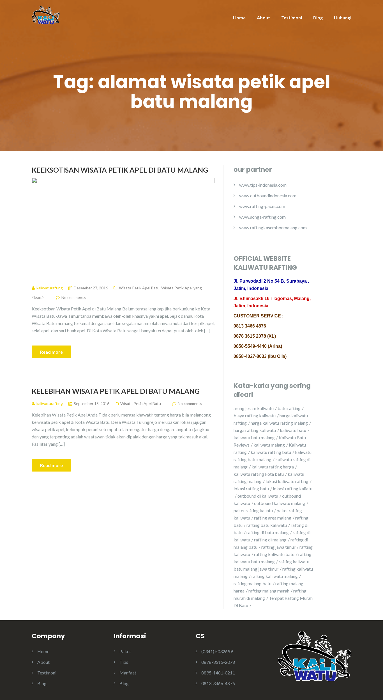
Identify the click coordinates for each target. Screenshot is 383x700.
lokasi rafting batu (251, 488)
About (263, 17)
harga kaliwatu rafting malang (279, 423)
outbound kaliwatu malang (279, 503)
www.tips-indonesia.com (263, 184)
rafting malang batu (252, 583)
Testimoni (291, 17)
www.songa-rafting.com (262, 216)
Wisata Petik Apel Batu (139, 287)
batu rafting (289, 408)
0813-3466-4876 (218, 683)
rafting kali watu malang (275, 576)
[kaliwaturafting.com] (46, 14)
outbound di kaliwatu (257, 495)
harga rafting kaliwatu (255, 430)
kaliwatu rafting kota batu (259, 474)
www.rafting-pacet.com (262, 206)
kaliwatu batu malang (254, 437)
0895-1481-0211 (218, 672)
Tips (123, 662)
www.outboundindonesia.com (267, 195)
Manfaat (127, 672)
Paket (125, 651)
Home (239, 17)
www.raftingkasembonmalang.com (273, 227)
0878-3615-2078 (218, 662)
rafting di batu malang (267, 532)
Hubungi (342, 17)
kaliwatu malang (269, 444)
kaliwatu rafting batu (271, 452)
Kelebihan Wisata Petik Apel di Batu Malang (116, 391)
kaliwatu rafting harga (273, 466)
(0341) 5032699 (217, 651)
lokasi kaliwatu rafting (287, 481)
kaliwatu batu (293, 430)
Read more (51, 351)
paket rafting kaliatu (253, 510)
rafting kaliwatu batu (274, 554)
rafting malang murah (268, 590)
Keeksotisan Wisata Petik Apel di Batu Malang (120, 170)
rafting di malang (270, 539)
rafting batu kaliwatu (266, 525)
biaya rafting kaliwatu (255, 415)
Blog (318, 17)
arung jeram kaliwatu (254, 408)
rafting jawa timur (278, 547)
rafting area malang (272, 517)
